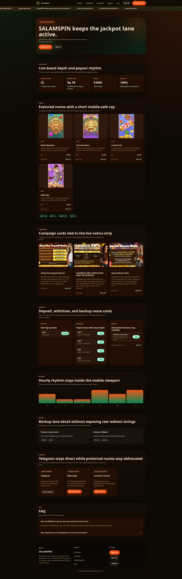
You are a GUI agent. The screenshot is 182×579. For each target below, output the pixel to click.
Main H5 (126, 3)
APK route (77, 552)
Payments (100, 3)
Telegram (114, 563)
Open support (100, 491)
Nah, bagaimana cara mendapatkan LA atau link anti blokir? (64, 533)
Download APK (139, 3)
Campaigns (89, 3)
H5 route (77, 556)
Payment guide (79, 560)
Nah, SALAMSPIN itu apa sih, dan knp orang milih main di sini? (65, 521)
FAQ (118, 3)
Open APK (68, 288)
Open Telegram (48, 492)
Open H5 (68, 159)
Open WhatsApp (74, 491)
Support (110, 3)
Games (79, 3)
